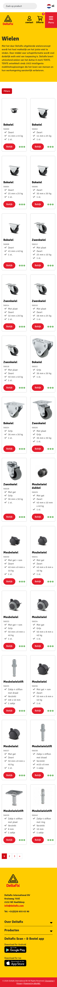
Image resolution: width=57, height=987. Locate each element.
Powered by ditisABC (32, 983)
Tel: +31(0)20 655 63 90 (16, 911)
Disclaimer (49, 981)
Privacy (19, 983)
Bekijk (9, 146)
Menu (51, 22)
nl (52, 6)
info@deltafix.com (14, 905)
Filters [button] (7, 91)
